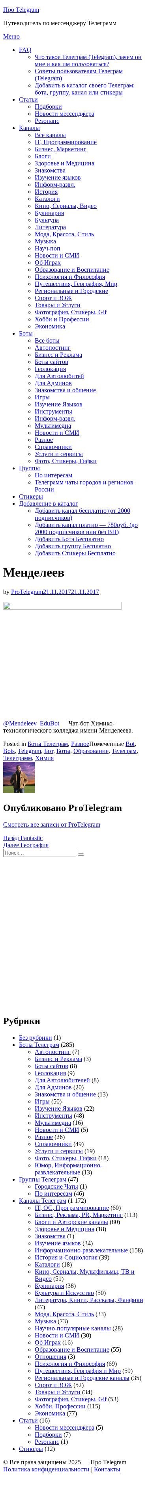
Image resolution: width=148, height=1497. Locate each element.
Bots (9, 751)
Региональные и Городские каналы (82, 1378)
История (46, 191)
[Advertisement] (74, 934)
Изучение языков (58, 177)
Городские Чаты (56, 1186)
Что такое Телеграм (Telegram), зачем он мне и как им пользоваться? (88, 60)
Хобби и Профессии (62, 319)
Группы (29, 468)
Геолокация (50, 368)
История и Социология (66, 1257)
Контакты (107, 1469)
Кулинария (49, 213)
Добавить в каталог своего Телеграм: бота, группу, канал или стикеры (85, 89)
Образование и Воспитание (72, 269)
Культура (47, 220)
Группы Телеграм (42, 1179)
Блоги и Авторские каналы (71, 1222)
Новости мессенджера (64, 113)
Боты (26, 333)
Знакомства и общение (65, 390)
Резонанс (47, 120)
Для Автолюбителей (62, 1080)
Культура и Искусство (64, 1292)
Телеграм (124, 751)
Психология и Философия (70, 276)
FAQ (25, 49)
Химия (44, 758)
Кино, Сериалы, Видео (66, 205)
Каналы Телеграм (42, 1200)
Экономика (50, 326)
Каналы (29, 127)
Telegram (29, 751)
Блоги (43, 156)
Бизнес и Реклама (58, 354)
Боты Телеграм (48, 743)
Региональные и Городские (71, 291)
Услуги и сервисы (59, 454)
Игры (42, 397)
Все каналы (50, 135)
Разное (44, 439)
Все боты (47, 340)
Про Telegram (21, 9)
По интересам (53, 475)
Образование (91, 751)
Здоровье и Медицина (64, 163)
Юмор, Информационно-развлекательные (68, 1169)
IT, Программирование (66, 142)
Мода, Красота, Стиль (64, 234)
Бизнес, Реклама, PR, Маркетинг (79, 1214)
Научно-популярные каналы (73, 1328)
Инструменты (53, 411)
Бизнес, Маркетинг (60, 149)
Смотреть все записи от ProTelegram (51, 824)
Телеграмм (17, 758)
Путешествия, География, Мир (76, 283)
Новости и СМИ (57, 255)
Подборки (48, 106)
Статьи (28, 99)
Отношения (50, 1356)
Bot (130, 743)
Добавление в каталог (48, 503)
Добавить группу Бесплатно (73, 546)
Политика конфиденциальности (46, 1469)
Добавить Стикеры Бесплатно (75, 553)
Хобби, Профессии (60, 1406)
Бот (48, 751)
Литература (50, 227)
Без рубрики (35, 1037)
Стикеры (31, 496)
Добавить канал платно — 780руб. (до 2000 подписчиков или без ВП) (86, 528)
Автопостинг (53, 347)
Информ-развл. (55, 184)
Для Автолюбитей (59, 376)
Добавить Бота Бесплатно (69, 539)
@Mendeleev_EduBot (31, 723)
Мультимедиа (53, 425)
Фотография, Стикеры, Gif (71, 312)
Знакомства (50, 170)
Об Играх (48, 262)
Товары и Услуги (58, 305)
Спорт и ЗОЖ (53, 298)
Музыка (45, 241)
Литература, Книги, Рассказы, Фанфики (89, 1300)
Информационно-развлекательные (81, 1250)
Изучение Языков (58, 404)
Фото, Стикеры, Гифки (66, 461)
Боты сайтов (51, 361)
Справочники (53, 446)
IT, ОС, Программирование (72, 1207)
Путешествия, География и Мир (78, 1370)
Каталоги (47, 198)
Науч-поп (47, 248)
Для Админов (53, 383)
